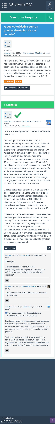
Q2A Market (17, 420)
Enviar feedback (8, 418)
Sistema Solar (27, 53)
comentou (8, 255)
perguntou (7, 53)
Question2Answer (16, 422)
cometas (18, 81)
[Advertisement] (27, 387)
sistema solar (9, 81)
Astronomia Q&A (20, 4)
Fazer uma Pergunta (23, 17)
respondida (7, 121)
